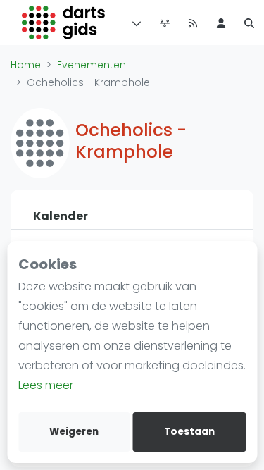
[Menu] (134, 22)
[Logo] (64, 22)
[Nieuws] (193, 22)
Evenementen (91, 65)
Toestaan (189, 431)
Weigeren (74, 431)
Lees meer (45, 385)
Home (26, 65)
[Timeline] (165, 22)
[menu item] (221, 22)
